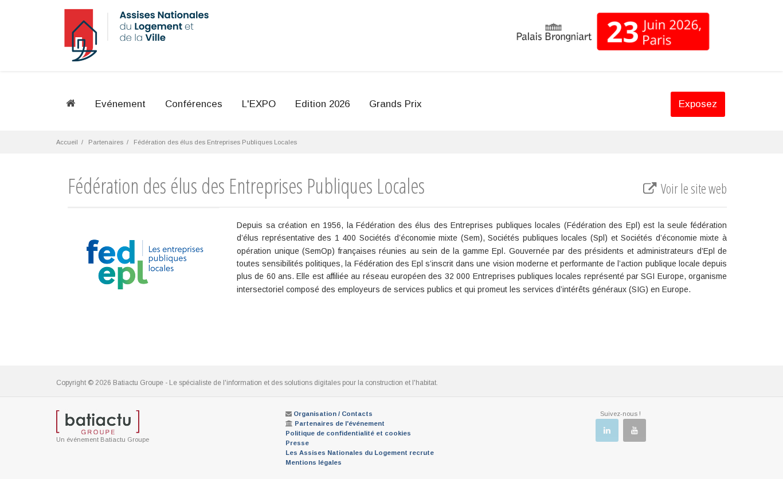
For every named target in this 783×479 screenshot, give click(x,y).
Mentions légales (313, 462)
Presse (297, 442)
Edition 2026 (322, 104)
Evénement (120, 104)
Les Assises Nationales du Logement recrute (359, 452)
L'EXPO (259, 104)
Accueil (67, 142)
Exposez (698, 104)
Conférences (193, 104)
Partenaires (105, 142)
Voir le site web (693, 188)
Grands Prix (395, 104)
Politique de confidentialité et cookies (348, 433)
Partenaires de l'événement (340, 423)
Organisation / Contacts (333, 413)
